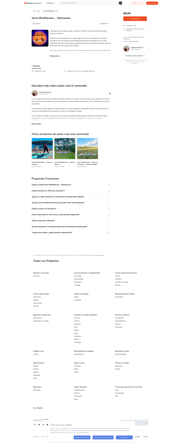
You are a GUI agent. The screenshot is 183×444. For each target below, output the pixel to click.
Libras (76, 333)
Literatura (77, 336)
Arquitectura (37, 318)
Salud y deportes (80, 387)
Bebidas (36, 300)
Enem (76, 327)
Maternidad (119, 297)
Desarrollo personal (121, 282)
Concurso (77, 318)
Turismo (36, 354)
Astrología (77, 276)
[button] (69, 185)
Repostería (37, 297)
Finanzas (118, 324)
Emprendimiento (120, 321)
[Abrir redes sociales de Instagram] (110, 93)
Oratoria (117, 285)
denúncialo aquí (99, 255)
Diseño (76, 297)
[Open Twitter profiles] (39, 424)
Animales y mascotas (41, 273)
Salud (76, 399)
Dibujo (76, 369)
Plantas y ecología (122, 363)
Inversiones (119, 327)
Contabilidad (119, 318)
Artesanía (77, 366)
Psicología (77, 342)
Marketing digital (120, 354)
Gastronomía (37, 303)
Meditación (77, 282)
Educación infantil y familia (125, 294)
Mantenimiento (79, 354)
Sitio (116, 396)
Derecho (77, 321)
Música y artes (79, 363)
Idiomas (76, 330)
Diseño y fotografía (81, 294)
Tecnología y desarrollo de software (128, 387)
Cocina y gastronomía (41, 294)
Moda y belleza (38, 363)
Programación (119, 393)
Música (76, 372)
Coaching (118, 279)
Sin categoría (38, 408)
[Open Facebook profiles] (35, 424)
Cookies (145, 437)
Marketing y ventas (122, 351)
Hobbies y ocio (38, 351)
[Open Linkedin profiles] (43, 424)
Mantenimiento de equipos (84, 351)
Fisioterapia (78, 396)
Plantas (117, 369)
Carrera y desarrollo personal (126, 273)
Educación (77, 324)
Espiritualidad (78, 279)
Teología (77, 285)
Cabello (35, 366)
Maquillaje (36, 375)
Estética (36, 369)
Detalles (36, 66)
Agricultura (118, 366)
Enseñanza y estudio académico (85, 315)
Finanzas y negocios (122, 315)
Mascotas (36, 276)
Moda (35, 378)
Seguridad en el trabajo (41, 321)
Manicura (36, 372)
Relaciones (37, 387)
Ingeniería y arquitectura (42, 315)
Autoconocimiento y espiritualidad (87, 273)
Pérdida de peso (79, 390)
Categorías (49, 3)
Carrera (117, 276)
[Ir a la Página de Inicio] (33, 3)
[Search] (120, 3)
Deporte (77, 393)
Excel (117, 390)
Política (76, 339)
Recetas (36, 306)
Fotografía (77, 300)
